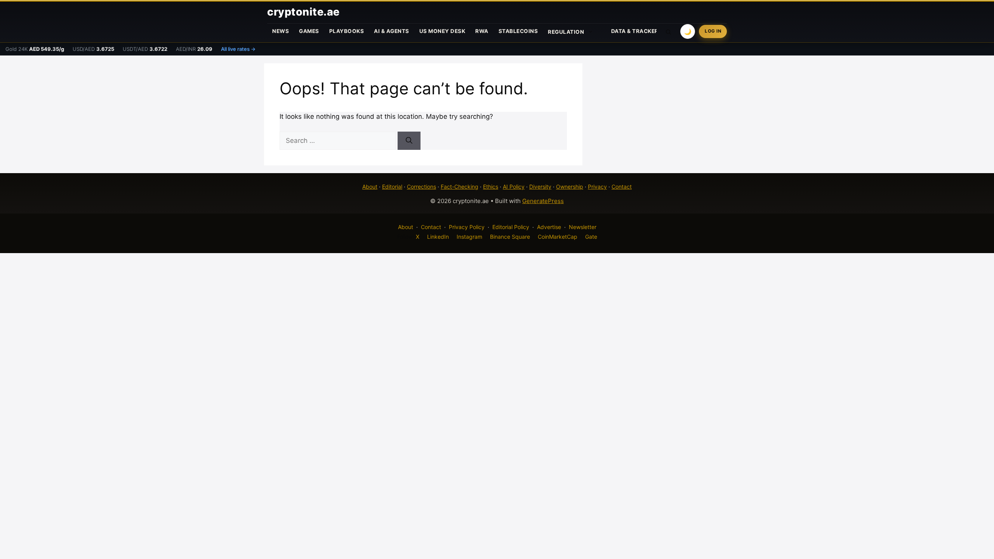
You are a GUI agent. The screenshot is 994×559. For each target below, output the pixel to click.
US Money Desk (442, 31)
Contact (622, 186)
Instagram (469, 236)
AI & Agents (391, 31)
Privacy (597, 186)
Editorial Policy (510, 227)
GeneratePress (543, 201)
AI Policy (514, 186)
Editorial (392, 186)
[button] (668, 31)
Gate (591, 236)
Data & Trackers (636, 31)
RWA (481, 31)
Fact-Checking (459, 186)
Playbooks (346, 31)
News (280, 31)
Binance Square (510, 236)
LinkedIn (438, 236)
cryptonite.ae (303, 11)
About (369, 186)
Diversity (540, 186)
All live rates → (238, 49)
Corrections (421, 186)
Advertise (549, 227)
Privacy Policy (467, 227)
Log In (713, 31)
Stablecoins (518, 31)
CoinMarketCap (557, 236)
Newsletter (582, 227)
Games (309, 31)
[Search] (409, 141)
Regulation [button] (566, 32)
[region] (101, 502)
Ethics (490, 186)
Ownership (569, 186)
